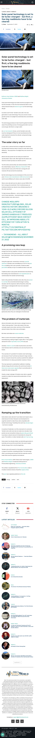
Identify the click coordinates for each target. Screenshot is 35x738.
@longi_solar (24, 204)
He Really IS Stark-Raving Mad (18, 646)
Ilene (4, 24)
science (13, 479)
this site (23, 474)
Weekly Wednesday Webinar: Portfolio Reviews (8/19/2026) (22, 607)
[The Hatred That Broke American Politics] (6, 586)
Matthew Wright (24, 96)
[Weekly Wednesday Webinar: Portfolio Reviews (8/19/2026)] (6, 606)
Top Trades (14, 524)
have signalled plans (24, 273)
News (12, 585)
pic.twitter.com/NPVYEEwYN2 (16, 230)
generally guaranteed (27, 433)
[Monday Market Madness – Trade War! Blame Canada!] (6, 556)
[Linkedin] (17, 721)
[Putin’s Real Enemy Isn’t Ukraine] (6, 536)
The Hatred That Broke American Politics (21, 586)
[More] (25, 29)
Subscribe (28, 507)
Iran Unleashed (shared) (17, 576)
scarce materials (19, 333)
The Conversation (22, 467)
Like (7, 507)
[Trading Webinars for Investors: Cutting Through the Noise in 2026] (6, 596)
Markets (13, 11)
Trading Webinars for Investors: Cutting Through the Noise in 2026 (20, 597)
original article (25, 469)
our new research (8, 131)
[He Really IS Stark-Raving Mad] (6, 646)
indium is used (10, 345)
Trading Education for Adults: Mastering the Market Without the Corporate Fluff (21, 567)
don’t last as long (28, 437)
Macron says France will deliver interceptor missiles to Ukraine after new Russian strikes (22, 656)
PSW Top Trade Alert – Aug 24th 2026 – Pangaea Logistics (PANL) (20, 527)
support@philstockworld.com (20, 717)
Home (3, 8)
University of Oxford (7, 98)
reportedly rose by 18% (17, 341)
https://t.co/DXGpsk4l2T (14, 227)
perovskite (4, 267)
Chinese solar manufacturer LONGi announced (17, 177)
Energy (9, 11)
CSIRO (16, 96)
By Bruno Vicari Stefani (8, 96)
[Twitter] (22, 721)
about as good (19, 106)
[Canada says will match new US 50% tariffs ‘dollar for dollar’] (6, 636)
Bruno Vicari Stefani (7, 459)
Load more (17, 662)
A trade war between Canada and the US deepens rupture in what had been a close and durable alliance (22, 626)
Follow (18, 507)
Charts (13, 604)
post (5, 474)
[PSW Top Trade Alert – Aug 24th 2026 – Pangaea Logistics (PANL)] (6, 526)
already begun (29, 422)
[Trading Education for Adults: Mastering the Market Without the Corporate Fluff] (6, 566)
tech (18, 479)
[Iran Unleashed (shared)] (6, 576)
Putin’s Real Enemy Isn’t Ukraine (19, 537)
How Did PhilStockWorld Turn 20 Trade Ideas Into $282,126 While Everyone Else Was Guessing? (21, 616)
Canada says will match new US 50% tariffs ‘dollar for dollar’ (21, 636)
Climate (7, 8)
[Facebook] (13, 721)
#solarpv (14, 202)
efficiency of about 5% (21, 166)
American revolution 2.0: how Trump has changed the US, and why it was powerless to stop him (22, 547)
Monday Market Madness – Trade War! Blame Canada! (21, 557)
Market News (14, 535)
